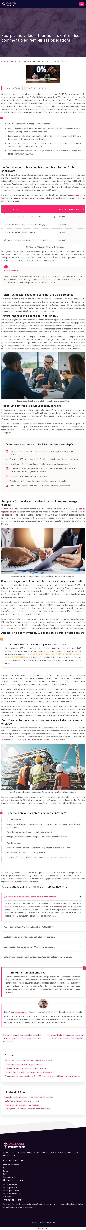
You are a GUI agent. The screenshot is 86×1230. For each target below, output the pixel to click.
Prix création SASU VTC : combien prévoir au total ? (26, 1068)
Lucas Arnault (21, 1012)
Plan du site (43, 1228)
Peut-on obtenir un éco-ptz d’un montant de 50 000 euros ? (29, 1072)
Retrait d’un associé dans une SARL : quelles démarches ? (28, 1060)
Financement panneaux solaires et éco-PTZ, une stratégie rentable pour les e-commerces (42, 1076)
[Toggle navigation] (81, 4)
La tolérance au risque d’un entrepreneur (22, 1101)
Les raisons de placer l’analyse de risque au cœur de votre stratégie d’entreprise (65, 1036)
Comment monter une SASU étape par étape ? (24, 1064)
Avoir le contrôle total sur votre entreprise (22, 1105)
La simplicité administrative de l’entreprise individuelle (27, 1109)
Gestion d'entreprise (10, 61)
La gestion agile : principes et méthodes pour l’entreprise (29, 1097)
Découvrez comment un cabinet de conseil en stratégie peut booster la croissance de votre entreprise (22, 1038)
